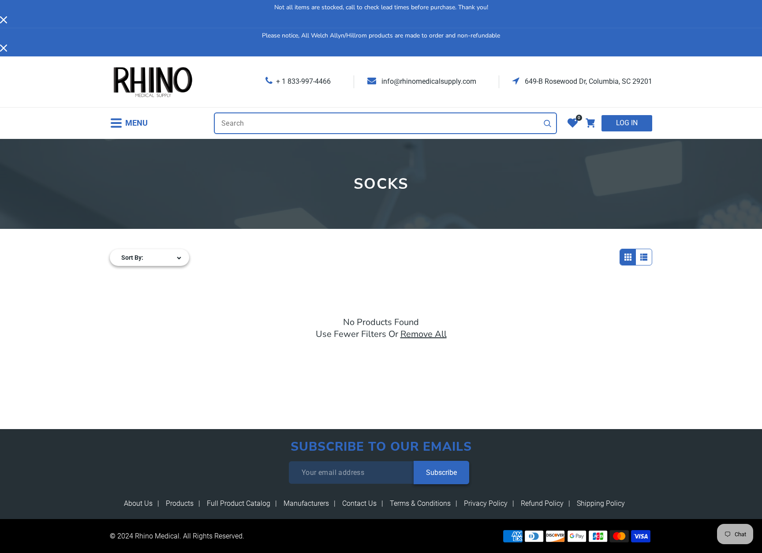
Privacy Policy (486, 503)
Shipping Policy (601, 503)
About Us (138, 503)
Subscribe (441, 472)
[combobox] (385, 123)
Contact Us (359, 503)
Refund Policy (542, 503)
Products (180, 503)
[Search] (547, 123)
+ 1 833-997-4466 (303, 81)
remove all (423, 334)
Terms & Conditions (420, 503)
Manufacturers (306, 503)
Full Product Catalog (238, 503)
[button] (129, 123)
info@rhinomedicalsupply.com (428, 81)
